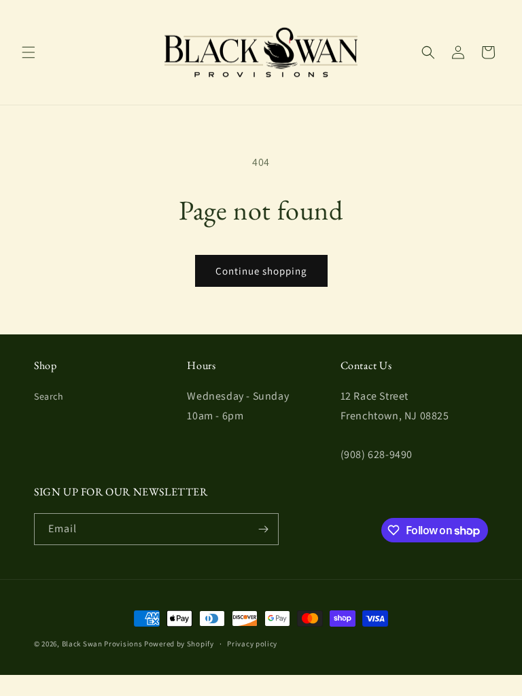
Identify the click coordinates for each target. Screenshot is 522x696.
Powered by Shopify (179, 643)
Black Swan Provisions (102, 643)
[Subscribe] (263, 529)
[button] (29, 52)
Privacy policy (252, 643)
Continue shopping (261, 270)
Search (49, 396)
